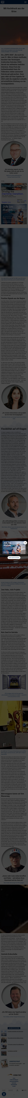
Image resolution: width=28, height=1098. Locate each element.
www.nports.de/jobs (14, 557)
